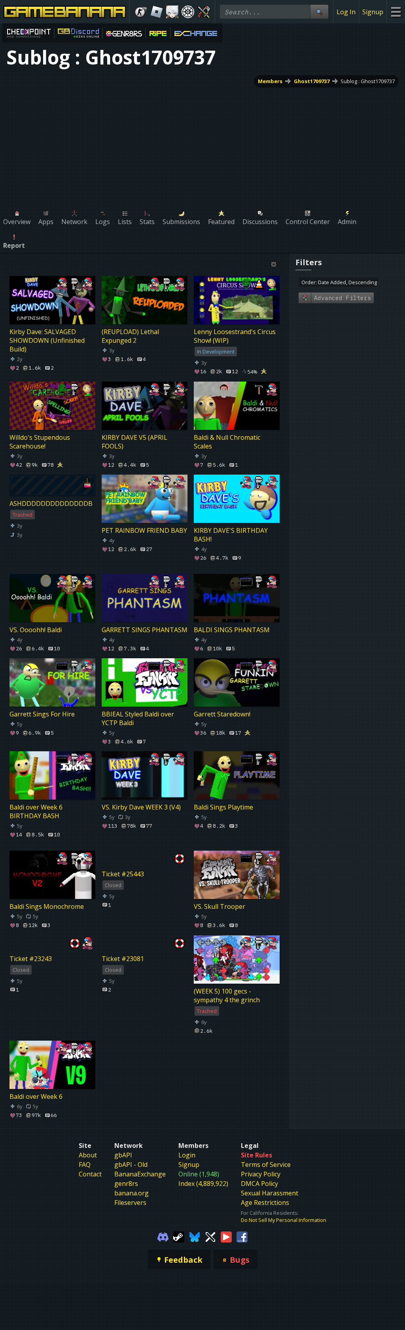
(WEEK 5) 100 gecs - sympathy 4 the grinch (227, 995)
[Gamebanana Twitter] (210, 1236)
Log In (346, 12)
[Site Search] (319, 12)
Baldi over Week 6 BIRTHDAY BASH (35, 811)
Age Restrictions (265, 1202)
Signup (372, 12)
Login (186, 1155)
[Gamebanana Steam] (178, 1236)
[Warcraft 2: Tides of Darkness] (204, 12)
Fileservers (130, 1202)
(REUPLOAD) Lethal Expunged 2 (130, 336)
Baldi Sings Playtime (223, 807)
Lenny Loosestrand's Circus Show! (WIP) (235, 336)
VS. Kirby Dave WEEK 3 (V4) (141, 807)
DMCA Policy (259, 1183)
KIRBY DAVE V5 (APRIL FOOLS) (134, 441)
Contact (90, 1174)
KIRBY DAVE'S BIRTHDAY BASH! (231, 534)
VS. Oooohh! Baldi (35, 629)
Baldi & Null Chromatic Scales (227, 441)
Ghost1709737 (311, 81)
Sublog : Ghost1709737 (368, 81)
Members (270, 81)
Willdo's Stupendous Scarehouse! (39, 441)
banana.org (131, 1193)
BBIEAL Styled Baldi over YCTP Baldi (138, 718)
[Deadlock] (188, 12)
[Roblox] (157, 12)
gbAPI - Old (131, 1164)
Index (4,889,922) (203, 1183)
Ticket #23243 (30, 958)
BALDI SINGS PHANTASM (232, 629)
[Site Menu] (395, 11)
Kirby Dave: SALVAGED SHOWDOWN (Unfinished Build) (47, 340)
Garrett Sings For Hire (42, 714)
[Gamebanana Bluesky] (194, 1236)
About (88, 1155)
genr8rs (126, 1183)
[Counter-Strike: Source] (141, 12)
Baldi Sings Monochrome (46, 906)
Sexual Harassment (269, 1193)
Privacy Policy (260, 1174)
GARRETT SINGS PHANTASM (144, 629)
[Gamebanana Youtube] (226, 1236)
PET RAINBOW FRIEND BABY (144, 530)
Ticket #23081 (123, 958)
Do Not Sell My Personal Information (283, 1220)
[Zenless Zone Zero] (172, 12)
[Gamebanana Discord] (163, 1236)
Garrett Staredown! (222, 714)
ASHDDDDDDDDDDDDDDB (51, 503)
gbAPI (123, 1155)
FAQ (85, 1164)
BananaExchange (140, 1174)
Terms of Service (266, 1164)
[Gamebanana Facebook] (242, 1236)
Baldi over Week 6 (35, 1096)
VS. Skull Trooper (219, 906)
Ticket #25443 (123, 874)
